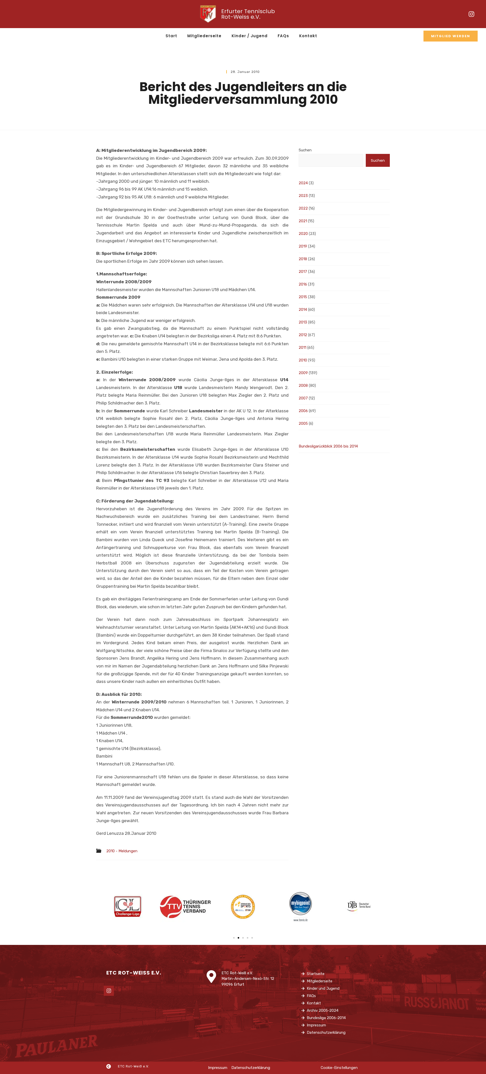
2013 (303, 322)
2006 (303, 411)
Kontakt (308, 36)
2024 (303, 183)
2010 (303, 360)
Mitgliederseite (204, 36)
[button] (234, 938)
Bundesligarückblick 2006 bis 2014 (328, 446)
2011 (302, 347)
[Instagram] (471, 14)
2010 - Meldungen (121, 851)
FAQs (283, 36)
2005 (303, 423)
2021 (303, 221)
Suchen (305, 150)
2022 (303, 208)
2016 (303, 284)
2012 (303, 335)
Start (171, 36)
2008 (303, 385)
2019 (303, 246)
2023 (303, 195)
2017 (303, 271)
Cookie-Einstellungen (339, 1067)
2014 (303, 309)
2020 (303, 233)
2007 (303, 398)
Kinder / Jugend (250, 36)
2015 (303, 297)
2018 (303, 259)
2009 (303, 373)
